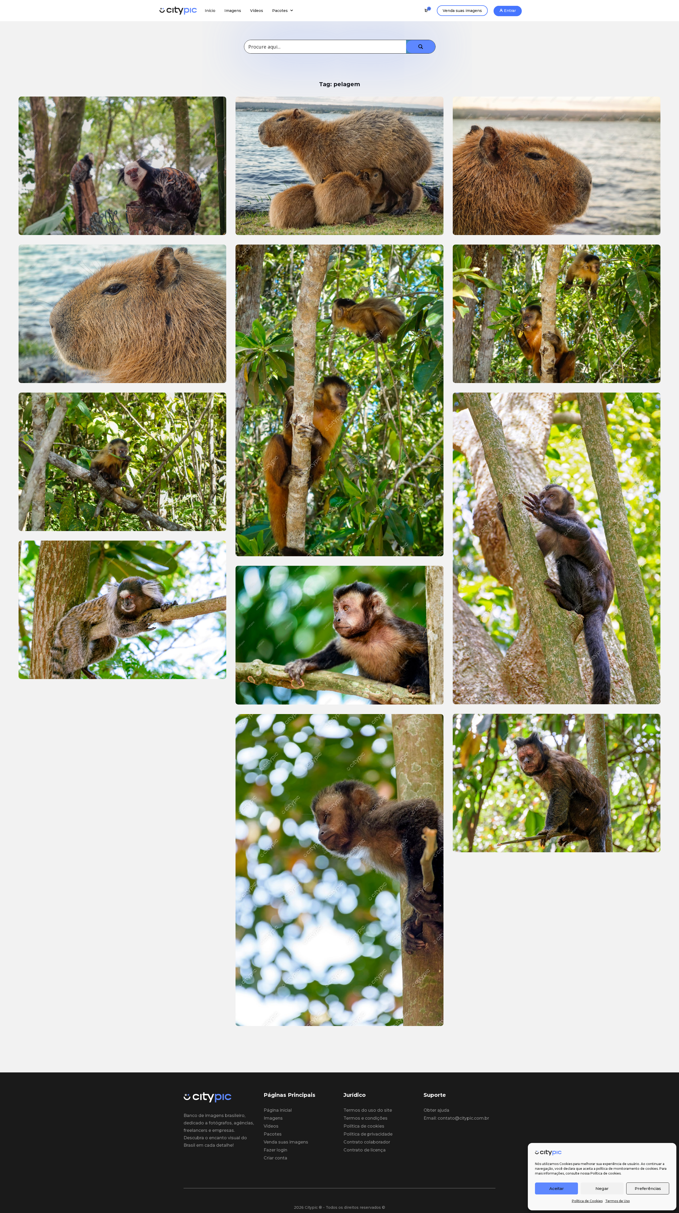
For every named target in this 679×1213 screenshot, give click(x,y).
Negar (602, 1188)
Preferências (648, 1188)
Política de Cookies (587, 1201)
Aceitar (556, 1188)
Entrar (509, 10)
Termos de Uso (617, 1201)
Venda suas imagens (462, 10)
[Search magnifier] (420, 46)
